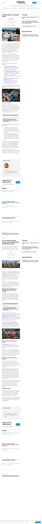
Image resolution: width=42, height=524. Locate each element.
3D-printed (4, 275)
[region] (21, 522)
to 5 (4, 109)
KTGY (11, 251)
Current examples (5, 344)
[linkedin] (9, 25)
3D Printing (3, 238)
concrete (16, 350)
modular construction (12, 271)
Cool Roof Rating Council (10, 71)
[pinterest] (12, 25)
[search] (4, 2)
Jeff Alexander (11, 18)
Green (3, 12)
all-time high (4, 317)
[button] (2, 2)
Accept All (38, 522)
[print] (19, 25)
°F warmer (6, 109)
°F (2, 109)
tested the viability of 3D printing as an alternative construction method (11, 315)
